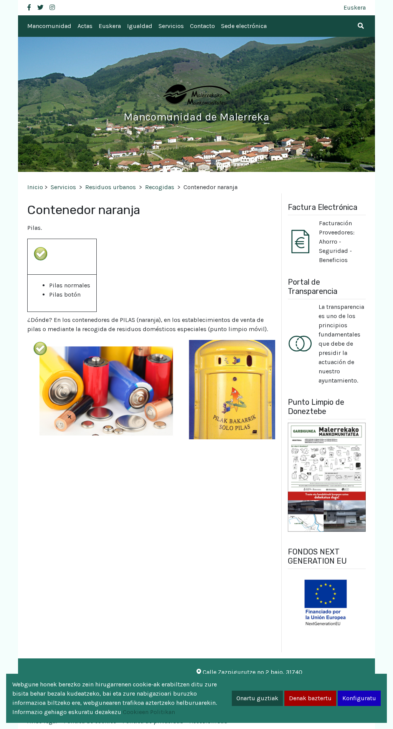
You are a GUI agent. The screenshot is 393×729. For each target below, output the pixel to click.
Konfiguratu (359, 698)
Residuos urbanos (110, 187)
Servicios (171, 26)
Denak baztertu (310, 698)
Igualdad (139, 26)
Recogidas (159, 187)
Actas (85, 26)
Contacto (202, 26)
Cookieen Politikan (149, 712)
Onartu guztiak (257, 698)
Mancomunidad (49, 26)
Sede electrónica (244, 26)
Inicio (35, 187)
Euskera (354, 7)
